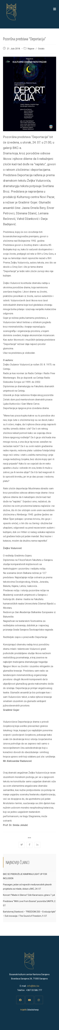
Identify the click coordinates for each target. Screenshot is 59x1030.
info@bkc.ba (33, 986)
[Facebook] (20, 1000)
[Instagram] (39, 1000)
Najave (31, 48)
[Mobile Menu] (54, 9)
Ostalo (41, 48)
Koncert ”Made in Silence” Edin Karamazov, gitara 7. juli (29, 895)
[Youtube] (29, 1000)
